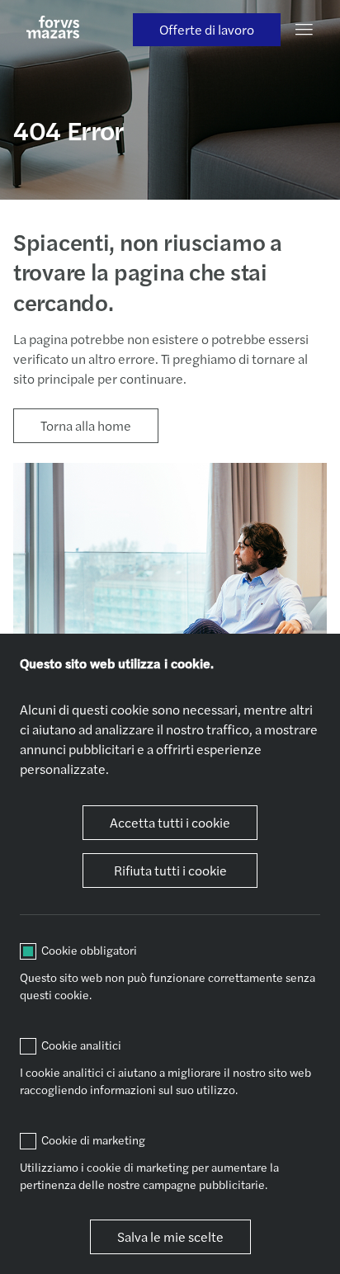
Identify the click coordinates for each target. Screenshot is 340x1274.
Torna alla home (85, 425)
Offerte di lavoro (206, 29)
